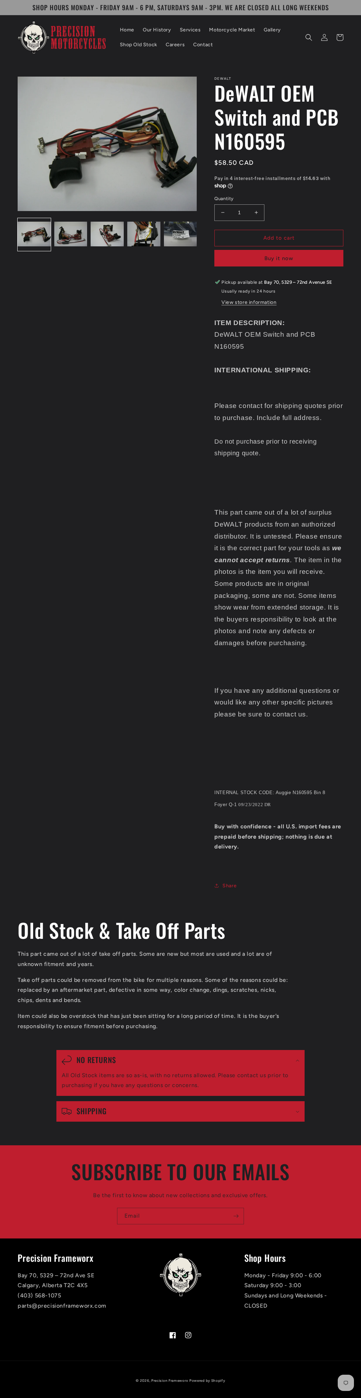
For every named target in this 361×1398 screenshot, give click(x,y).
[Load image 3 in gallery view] (107, 234)
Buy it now (278, 258)
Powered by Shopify (207, 1380)
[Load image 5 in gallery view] (180, 234)
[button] (309, 37)
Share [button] (229, 886)
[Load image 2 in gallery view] (70, 234)
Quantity (223, 198)
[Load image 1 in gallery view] (34, 234)
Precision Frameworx (169, 1380)
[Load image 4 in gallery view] (143, 234)
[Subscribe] (236, 1216)
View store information (248, 302)
